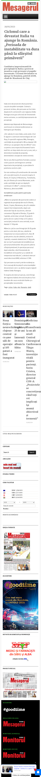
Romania (24, 287)
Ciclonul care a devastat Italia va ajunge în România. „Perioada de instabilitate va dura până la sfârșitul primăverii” (21, 44)
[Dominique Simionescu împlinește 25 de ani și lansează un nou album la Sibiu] (19, 314)
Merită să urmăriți (10, 515)
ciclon (10, 287)
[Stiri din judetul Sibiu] (20, 6)
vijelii (29, 287)
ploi (19, 287)
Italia (15, 287)
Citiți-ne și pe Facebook (12, 434)
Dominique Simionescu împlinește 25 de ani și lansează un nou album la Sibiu (19, 334)
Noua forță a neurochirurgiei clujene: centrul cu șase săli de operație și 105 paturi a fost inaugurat (8, 339)
